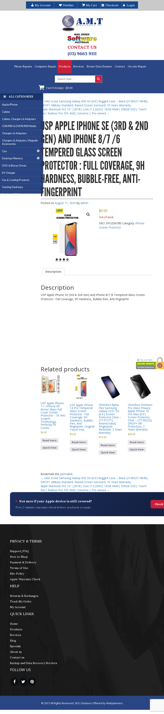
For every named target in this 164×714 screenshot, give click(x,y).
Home (14, 624)
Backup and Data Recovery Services (33, 663)
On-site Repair (137, 66)
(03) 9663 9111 (82, 53)
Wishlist (68, 5)
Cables (6, 111)
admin (84, 203)
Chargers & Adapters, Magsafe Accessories (20, 142)
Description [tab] (53, 271)
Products (64, 66)
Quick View (50, 447)
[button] (88, 214)
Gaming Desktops (12, 187)
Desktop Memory (12, 158)
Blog (13, 640)
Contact (120, 66)
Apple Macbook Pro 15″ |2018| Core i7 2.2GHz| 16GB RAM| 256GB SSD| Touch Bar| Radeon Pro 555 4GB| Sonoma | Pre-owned (93, 111)
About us (16, 652)
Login (131, 5)
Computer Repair (45, 66)
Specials (15, 646)
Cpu (4, 151)
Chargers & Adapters (14, 133)
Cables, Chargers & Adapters (19, 119)
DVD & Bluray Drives (14, 165)
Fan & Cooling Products (15, 180)
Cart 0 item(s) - (59, 88)
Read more (50, 440)
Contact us (17, 657)
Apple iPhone (10, 104)
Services (78, 66)
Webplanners (114, 703)
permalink (66, 474)
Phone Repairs (23, 66)
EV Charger (8, 172)
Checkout (111, 5)
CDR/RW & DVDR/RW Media (19, 126)
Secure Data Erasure (99, 66)
